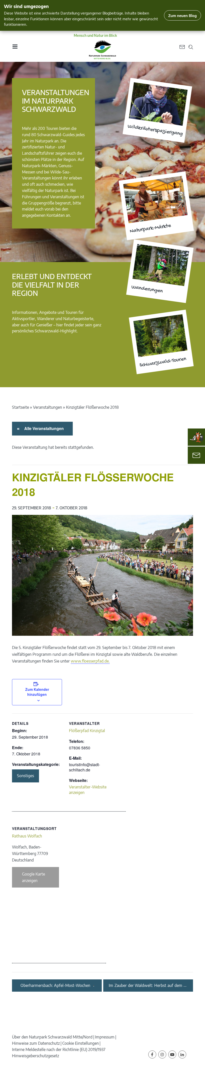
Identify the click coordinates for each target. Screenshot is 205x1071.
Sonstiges (25, 775)
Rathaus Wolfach (27, 835)
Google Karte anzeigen (33, 877)
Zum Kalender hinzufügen (37, 692)
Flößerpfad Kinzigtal (87, 730)
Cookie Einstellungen (80, 1043)
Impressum (104, 1036)
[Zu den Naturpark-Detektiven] (197, 437)
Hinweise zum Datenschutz (36, 1043)
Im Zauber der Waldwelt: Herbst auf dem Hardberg (145, 985)
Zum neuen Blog (182, 15)
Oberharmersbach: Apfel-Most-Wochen (55, 985)
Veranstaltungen (47, 407)
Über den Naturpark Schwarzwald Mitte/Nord (52, 1036)
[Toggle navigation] (15, 46)
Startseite (20, 407)
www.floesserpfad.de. (90, 661)
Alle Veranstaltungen (43, 428)
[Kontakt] (196, 455)
